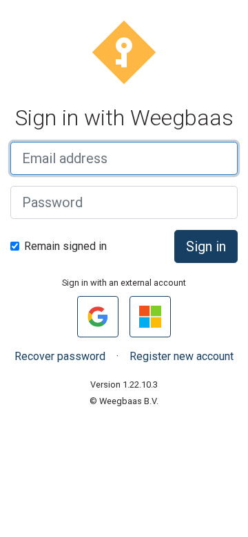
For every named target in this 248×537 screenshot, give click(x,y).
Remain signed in (65, 246)
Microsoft (154, 316)
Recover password (59, 356)
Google (102, 316)
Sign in (206, 246)
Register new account (182, 356)
